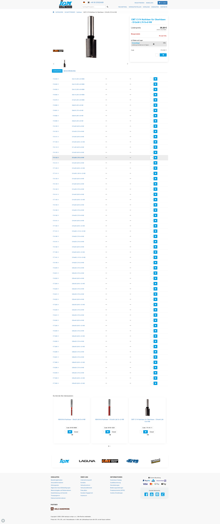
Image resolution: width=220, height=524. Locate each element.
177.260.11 (56, 346)
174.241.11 (56, 315)
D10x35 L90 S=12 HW (78, 142)
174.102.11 (56, 131)
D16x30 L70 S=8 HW (78, 215)
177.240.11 (56, 325)
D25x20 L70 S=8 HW (78, 331)
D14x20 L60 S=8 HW (78, 184)
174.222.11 (56, 299)
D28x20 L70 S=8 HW (78, 352)
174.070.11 (56, 100)
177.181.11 (56, 257)
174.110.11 (56, 147)
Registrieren (139, 3)
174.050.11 (56, 89)
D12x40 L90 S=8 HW (78, 163)
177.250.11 (56, 336)
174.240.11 (56, 310)
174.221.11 (56, 294)
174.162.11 (56, 215)
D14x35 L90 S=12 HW (78, 199)
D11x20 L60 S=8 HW (78, 147)
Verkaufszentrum (85, 485)
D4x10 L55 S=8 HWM (78, 84)
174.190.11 (56, 262)
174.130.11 (56, 178)
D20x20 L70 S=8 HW (78, 268)
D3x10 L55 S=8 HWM (78, 79)
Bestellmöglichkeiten (56, 480)
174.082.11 (56, 115)
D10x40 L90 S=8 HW (78, 136)
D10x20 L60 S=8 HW (78, 126)
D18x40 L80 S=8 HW (78, 247)
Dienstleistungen (114, 485)
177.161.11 (56, 231)
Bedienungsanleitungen (116, 488)
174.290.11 (56, 367)
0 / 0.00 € (163, 3)
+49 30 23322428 (96, 2)
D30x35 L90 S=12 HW (78, 378)
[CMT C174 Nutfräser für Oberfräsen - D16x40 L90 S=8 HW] (147, 407)
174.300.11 (56, 373)
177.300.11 (56, 378)
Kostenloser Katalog (115, 480)
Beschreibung (70, 71)
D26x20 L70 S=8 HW (78, 341)
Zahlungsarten (55, 485)
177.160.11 (56, 226)
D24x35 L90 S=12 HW (78, 325)
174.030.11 (56, 79)
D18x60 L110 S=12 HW (78, 257)
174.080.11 (56, 105)
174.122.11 (56, 157)
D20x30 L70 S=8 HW (78, 273)
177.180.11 (56, 252)
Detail (76, 432)
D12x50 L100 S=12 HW (78, 173)
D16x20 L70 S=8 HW (78, 210)
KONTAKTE (163, 7)
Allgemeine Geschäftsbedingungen (60, 488)
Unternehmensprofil (86, 480)
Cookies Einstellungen (116, 493)
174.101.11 (56, 136)
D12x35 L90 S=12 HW (78, 168)
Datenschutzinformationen (58, 498)
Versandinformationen (57, 482)
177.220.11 (56, 304)
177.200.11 (56, 283)
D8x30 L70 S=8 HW (77, 110)
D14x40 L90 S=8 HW (78, 194)
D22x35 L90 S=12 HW (78, 304)
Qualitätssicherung (115, 482)
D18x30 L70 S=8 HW (78, 241)
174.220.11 (56, 289)
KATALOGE (146, 7)
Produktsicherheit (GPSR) (117, 490)
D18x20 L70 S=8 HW (78, 236)
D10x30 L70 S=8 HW (78, 131)
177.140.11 (56, 199)
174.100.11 (56, 126)
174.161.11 (56, 220)
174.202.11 (56, 278)
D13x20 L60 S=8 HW (78, 178)
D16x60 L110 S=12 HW (78, 231)
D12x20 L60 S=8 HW (78, 152)
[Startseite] (53, 12)
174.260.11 (56, 341)
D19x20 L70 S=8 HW (78, 262)
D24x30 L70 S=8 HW (78, 315)
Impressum (84, 495)
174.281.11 (56, 357)
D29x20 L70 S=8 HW (78, 367)
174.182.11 (56, 247)
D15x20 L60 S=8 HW (78, 205)
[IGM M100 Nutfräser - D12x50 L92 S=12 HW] (109, 407)
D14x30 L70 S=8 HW (78, 189)
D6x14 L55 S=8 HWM (78, 94)
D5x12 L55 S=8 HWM (78, 89)
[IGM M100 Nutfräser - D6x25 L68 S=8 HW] (71, 407)
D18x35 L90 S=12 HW (78, 252)
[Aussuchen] (107, 6)
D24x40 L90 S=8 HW (78, 320)
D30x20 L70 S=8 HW (78, 373)
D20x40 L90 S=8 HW (78, 278)
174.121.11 (56, 163)
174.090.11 (56, 121)
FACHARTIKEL (122, 7)
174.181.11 (56, 241)
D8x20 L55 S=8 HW (77, 105)
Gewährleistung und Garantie (59, 493)
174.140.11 (56, 184)
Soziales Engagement (87, 493)
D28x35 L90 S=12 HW (78, 362)
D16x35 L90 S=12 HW (78, 226)
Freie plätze (84, 490)
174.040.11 (56, 84)
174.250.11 (56, 331)
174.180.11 (56, 236)
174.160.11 (56, 210)
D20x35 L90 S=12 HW (78, 283)
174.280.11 (56, 352)
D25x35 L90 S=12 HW (78, 336)
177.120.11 (56, 168)
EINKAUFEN (155, 7)
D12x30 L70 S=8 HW (78, 157)
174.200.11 (56, 268)
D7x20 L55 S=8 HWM (78, 100)
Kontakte (83, 482)
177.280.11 (56, 362)
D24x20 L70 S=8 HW (78, 310)
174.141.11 (56, 194)
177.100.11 (56, 142)
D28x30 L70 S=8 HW (78, 357)
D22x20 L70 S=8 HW (78, 289)
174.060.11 (56, 94)
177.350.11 (56, 383)
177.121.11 (56, 173)
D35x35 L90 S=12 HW (78, 383)
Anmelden (149, 3)
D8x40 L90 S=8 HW (77, 115)
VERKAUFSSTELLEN (135, 7)
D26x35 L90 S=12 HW (78, 346)
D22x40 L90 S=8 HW (78, 299)
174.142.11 (56, 189)
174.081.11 (56, 110)
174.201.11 (56, 273)
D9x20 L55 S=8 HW (77, 121)
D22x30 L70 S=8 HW (78, 294)
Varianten (57, 71)
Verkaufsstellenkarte (86, 488)
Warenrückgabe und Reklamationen (61, 490)
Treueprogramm (55, 495)
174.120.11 (56, 152)
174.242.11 (56, 320)
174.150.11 (56, 205)
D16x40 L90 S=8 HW (78, 220)
